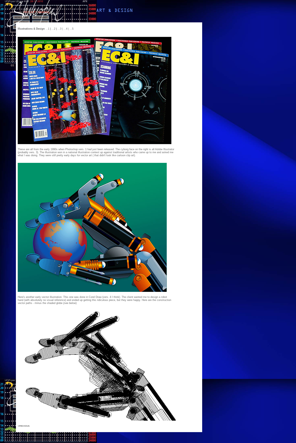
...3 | (61, 28)
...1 (47, 28)
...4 (66, 28)
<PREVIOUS (24, 426)
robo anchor (144, 155)
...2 (53, 28)
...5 (71, 28)
